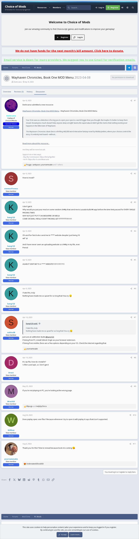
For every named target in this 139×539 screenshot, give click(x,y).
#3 (135, 202)
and (36, 406)
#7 (135, 317)
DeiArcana (18, 82)
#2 (135, 173)
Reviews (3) (18, 91)
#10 (134, 415)
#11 (134, 444)
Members (57, 7)
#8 (135, 357)
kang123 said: (32, 323)
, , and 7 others (44, 165)
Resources (42, 7)
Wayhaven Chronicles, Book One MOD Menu (41, 111)
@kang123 (49, 337)
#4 (135, 231)
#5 (135, 260)
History (30, 91)
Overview (7, 91)
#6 (135, 288)
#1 (135, 100)
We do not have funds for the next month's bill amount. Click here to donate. (69, 51)
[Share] (131, 100)
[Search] (133, 7)
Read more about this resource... (36, 143)
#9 (135, 386)
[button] (49, 7)
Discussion (40, 91)
